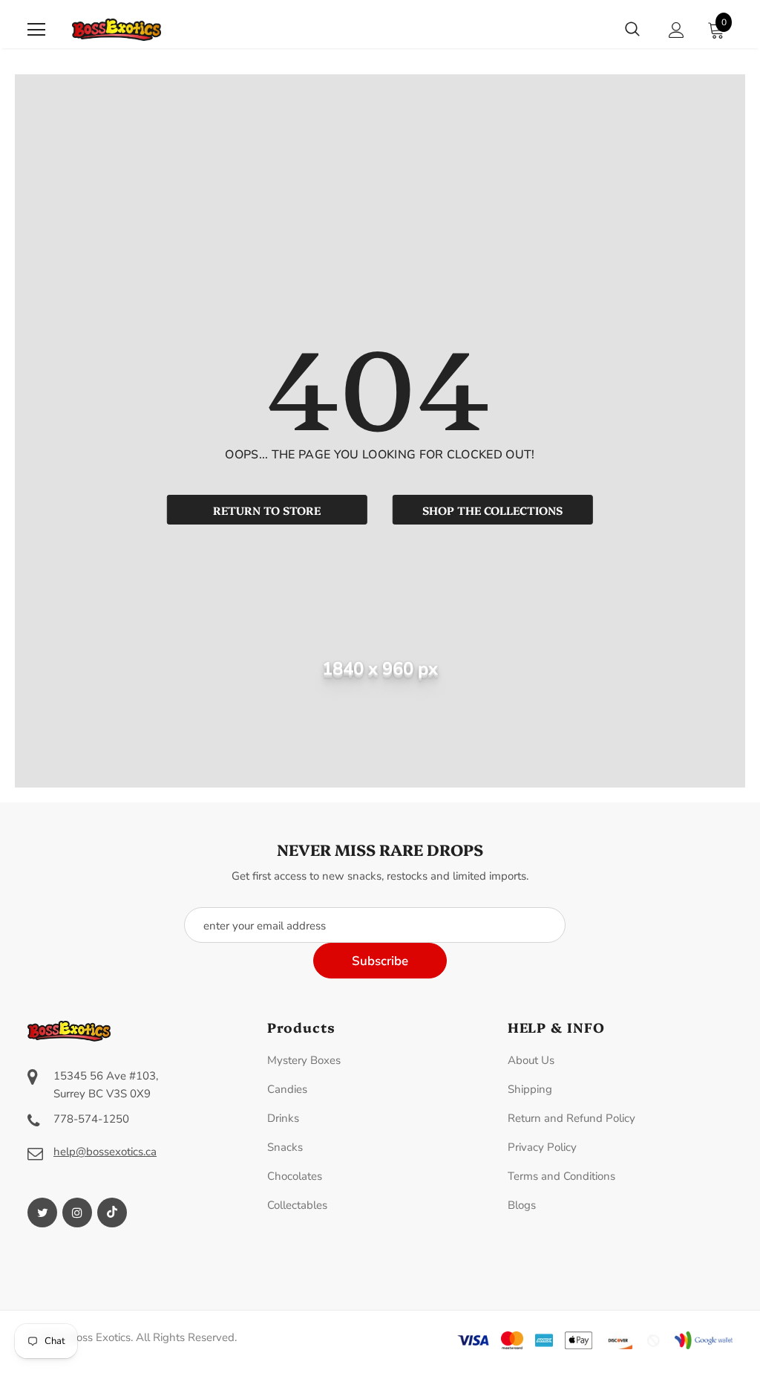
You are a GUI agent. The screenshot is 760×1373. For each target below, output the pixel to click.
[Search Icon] (632, 29)
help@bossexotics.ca (105, 1151)
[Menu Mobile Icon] (36, 30)
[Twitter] (42, 1212)
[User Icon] (676, 30)
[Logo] (116, 30)
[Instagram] (77, 1212)
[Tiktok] (112, 1212)
